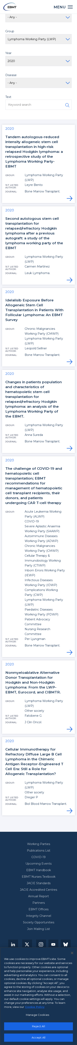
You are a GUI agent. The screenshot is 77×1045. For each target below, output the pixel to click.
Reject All (38, 1026)
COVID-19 (38, 857)
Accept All (38, 1037)
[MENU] (70, 7)
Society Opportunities (38, 922)
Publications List (38, 850)
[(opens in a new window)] (13, 944)
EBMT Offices (38, 909)
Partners (38, 902)
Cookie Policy (35, 1006)
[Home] (9, 7)
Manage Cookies (37, 1014)
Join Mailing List (38, 928)
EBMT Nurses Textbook (38, 876)
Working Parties (38, 844)
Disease (11, 75)
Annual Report (38, 896)
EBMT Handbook (38, 870)
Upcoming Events (38, 863)
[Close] (72, 952)
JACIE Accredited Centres (38, 889)
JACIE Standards (39, 883)
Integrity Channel (38, 915)
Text (8, 97)
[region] (38, 996)
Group (9, 31)
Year (8, 53)
